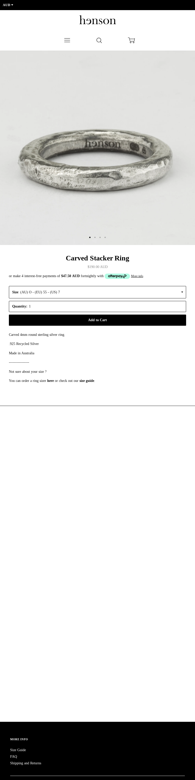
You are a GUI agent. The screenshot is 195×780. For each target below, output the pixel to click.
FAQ (13, 756)
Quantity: (19, 306)
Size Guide (18, 750)
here (50, 381)
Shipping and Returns (25, 763)
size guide (86, 381)
